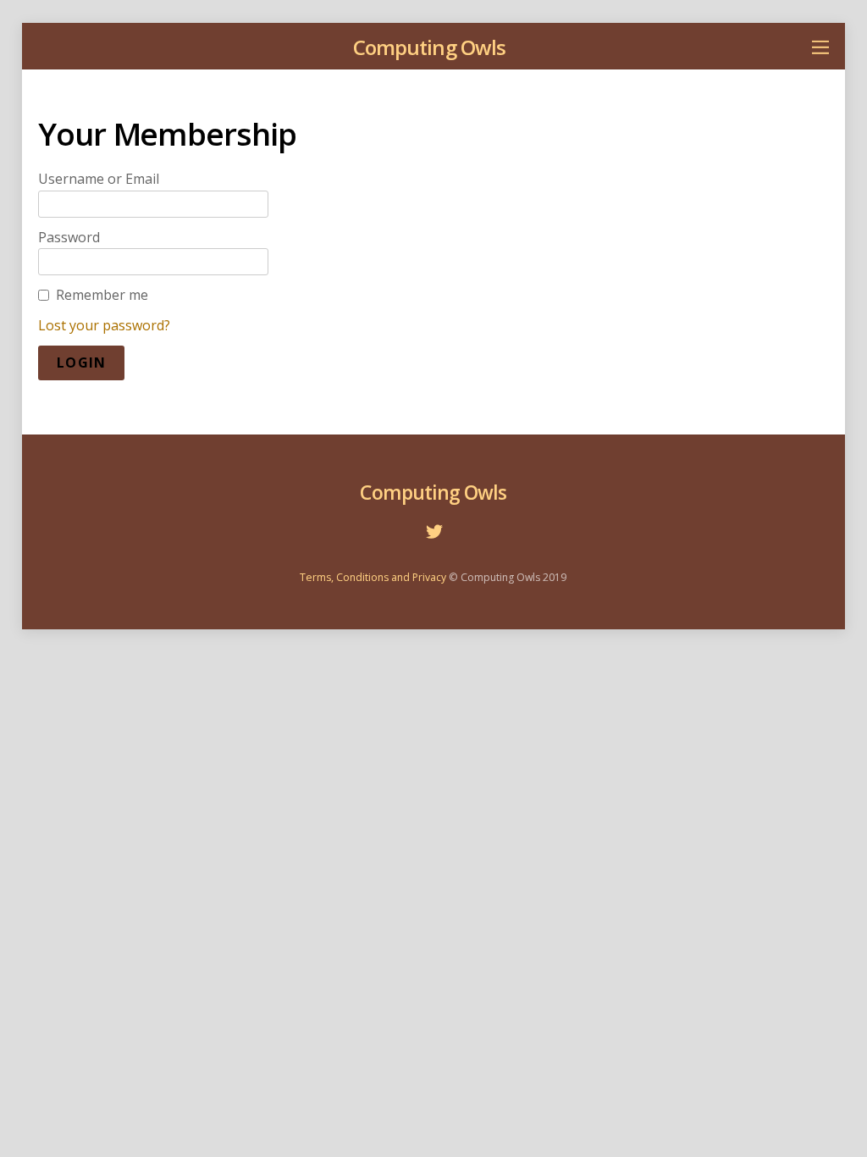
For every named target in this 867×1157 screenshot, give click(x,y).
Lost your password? (104, 325)
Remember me (102, 294)
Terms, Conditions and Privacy (373, 577)
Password (69, 237)
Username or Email (98, 178)
